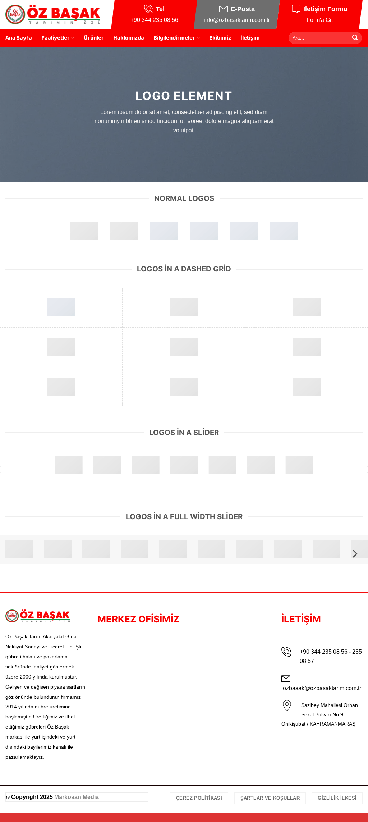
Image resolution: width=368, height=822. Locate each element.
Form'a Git (320, 20)
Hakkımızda (128, 38)
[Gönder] (355, 38)
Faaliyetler (55, 38)
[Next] (354, 554)
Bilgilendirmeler (174, 38)
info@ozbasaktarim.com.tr (237, 20)
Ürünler (94, 38)
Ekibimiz (220, 38)
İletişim (250, 38)
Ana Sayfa (18, 38)
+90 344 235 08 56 (154, 20)
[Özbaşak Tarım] (52, 14)
